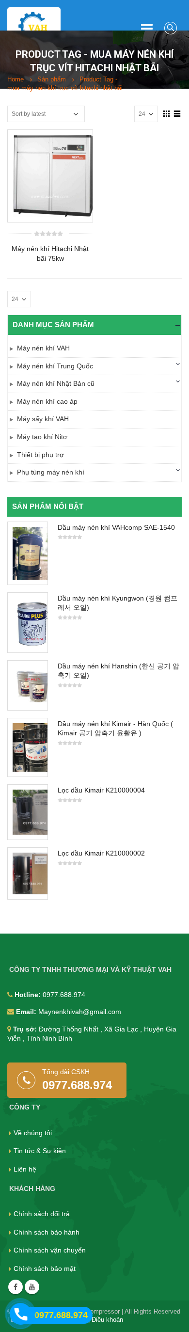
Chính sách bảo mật (45, 1268)
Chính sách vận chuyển (50, 1250)
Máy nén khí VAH (43, 348)
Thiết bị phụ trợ (40, 455)
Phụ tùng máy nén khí (50, 472)
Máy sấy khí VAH (43, 419)
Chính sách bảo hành (46, 1232)
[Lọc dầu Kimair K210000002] (27, 873)
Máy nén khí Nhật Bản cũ (55, 383)
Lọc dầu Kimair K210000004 (101, 790)
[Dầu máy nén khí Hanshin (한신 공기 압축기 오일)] (27, 685)
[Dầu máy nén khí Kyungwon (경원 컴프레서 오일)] (27, 622)
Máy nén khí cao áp (47, 401)
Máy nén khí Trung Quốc (55, 366)
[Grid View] (166, 113)
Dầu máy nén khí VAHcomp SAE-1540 (116, 527)
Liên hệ (25, 1169)
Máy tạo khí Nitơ (42, 437)
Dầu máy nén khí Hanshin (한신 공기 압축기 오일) (118, 671)
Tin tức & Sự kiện (40, 1151)
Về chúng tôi (33, 1133)
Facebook (15, 1287)
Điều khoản (107, 1319)
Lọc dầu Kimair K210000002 (101, 853)
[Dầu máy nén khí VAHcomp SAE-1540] (27, 553)
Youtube (32, 1287)
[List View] (177, 113)
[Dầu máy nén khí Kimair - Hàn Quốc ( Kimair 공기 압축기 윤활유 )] (27, 747)
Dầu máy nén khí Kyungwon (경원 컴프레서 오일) (117, 603)
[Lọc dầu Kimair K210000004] (27, 812)
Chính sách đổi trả (42, 1214)
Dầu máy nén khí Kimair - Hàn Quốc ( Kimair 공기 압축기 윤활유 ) (115, 728)
